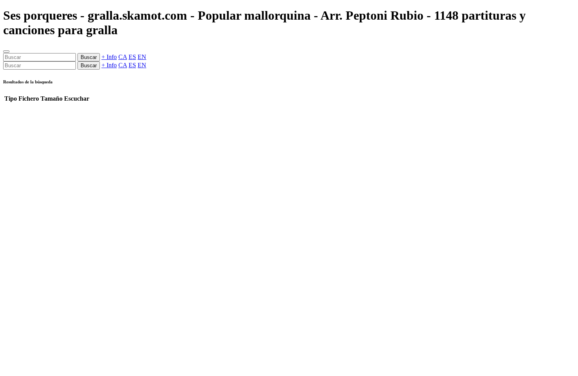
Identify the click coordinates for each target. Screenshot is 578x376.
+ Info (109, 56)
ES (132, 56)
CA (122, 56)
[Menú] (6, 51)
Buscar (89, 57)
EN (142, 56)
